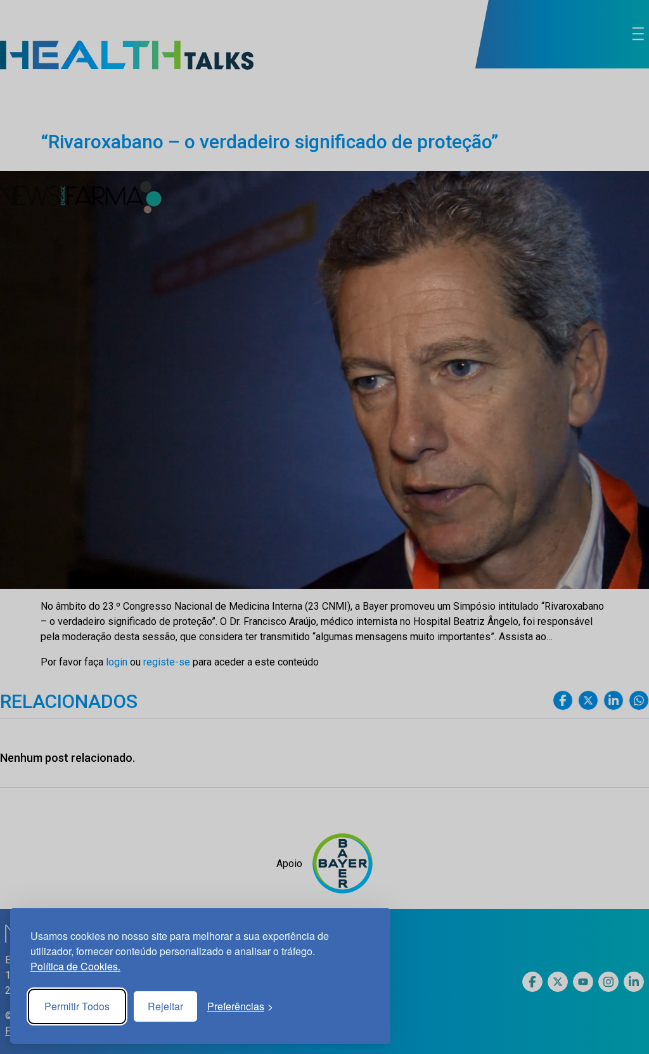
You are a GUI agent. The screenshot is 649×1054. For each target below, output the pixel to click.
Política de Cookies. (75, 966)
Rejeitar (165, 1006)
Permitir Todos (77, 1006)
